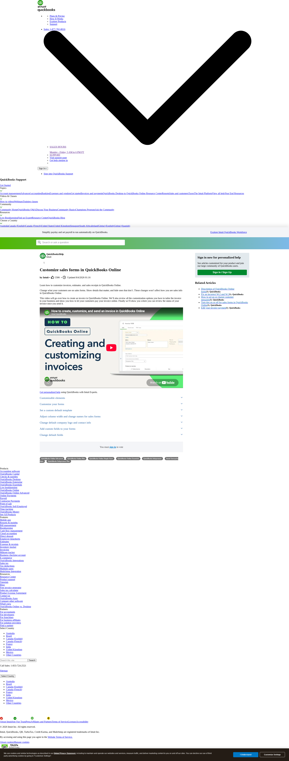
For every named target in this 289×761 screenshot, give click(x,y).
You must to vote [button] (111, 447)
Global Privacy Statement (65, 753)
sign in (112, 447)
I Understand (245, 754)
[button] (144, 185)
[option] (147, 681)
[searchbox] (80, 242)
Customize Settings (272, 755)
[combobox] (74, 242)
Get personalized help (50, 392)
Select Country (7, 676)
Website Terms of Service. (60, 737)
